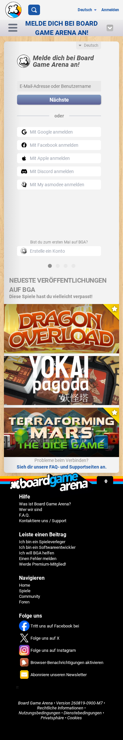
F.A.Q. (24, 515)
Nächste (59, 100)
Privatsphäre (52, 717)
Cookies (74, 717)
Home (24, 585)
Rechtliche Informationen (60, 707)
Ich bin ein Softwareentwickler (47, 547)
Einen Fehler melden (37, 558)
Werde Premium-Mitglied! (42, 564)
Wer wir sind (30, 509)
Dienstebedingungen (83, 712)
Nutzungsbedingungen (39, 712)
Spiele (25, 590)
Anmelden (110, 10)
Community (29, 596)
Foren (24, 602)
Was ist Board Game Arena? (45, 503)
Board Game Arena (35, 703)
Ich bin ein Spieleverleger (42, 541)
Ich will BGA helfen (36, 552)
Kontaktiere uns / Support (42, 520)
